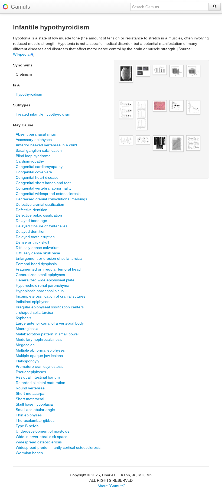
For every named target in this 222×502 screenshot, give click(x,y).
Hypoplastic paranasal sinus (40, 291)
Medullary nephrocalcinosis (39, 339)
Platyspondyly (27, 361)
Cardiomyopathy (30, 161)
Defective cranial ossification (40, 204)
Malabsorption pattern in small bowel (47, 334)
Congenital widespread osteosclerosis (48, 193)
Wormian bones (29, 453)
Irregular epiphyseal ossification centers (50, 307)
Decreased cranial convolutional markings (51, 199)
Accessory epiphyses (34, 139)
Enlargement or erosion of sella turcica (49, 258)
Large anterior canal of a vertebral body (50, 323)
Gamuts (20, 7)
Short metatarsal (30, 399)
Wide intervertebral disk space (41, 436)
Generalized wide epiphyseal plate (45, 280)
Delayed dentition (30, 231)
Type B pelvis (27, 426)
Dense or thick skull (32, 242)
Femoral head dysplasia (36, 264)
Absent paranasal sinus (36, 134)
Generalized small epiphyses (40, 274)
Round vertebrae (30, 388)
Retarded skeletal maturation (40, 382)
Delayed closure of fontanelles (41, 226)
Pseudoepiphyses (31, 372)
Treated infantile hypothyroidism (43, 114)
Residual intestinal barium (38, 377)
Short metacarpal (30, 393)
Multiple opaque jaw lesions (39, 355)
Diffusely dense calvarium (38, 247)
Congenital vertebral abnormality (43, 188)
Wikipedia (22, 54)
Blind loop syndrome (33, 156)
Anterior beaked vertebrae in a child (46, 145)
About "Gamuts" (111, 486)
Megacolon (25, 345)
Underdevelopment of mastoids (42, 431)
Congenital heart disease (37, 177)
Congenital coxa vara (34, 172)
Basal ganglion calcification (39, 150)
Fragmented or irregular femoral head (48, 269)
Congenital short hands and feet (43, 183)
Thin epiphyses (29, 415)
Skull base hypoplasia (34, 404)
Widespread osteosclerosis (39, 442)
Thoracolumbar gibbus (35, 420)
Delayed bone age (31, 220)
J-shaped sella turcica (34, 312)
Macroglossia (27, 328)
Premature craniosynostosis (39, 366)
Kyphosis (23, 318)
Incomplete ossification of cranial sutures (50, 296)
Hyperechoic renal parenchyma (42, 285)
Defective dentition (31, 210)
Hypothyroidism (29, 94)
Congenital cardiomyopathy (39, 166)
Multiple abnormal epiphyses (40, 350)
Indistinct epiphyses (32, 301)
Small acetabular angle (35, 409)
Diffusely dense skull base (38, 253)
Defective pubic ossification (39, 215)
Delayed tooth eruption (35, 237)
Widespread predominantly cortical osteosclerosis (58, 447)
